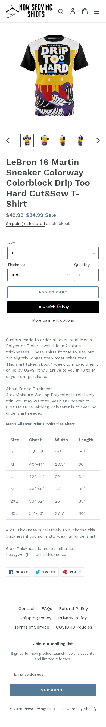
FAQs (47, 608)
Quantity (82, 264)
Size (11, 243)
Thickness (16, 264)
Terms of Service (31, 627)
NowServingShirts (39, 709)
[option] (27, 140)
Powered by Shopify (79, 709)
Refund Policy (73, 608)
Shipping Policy (35, 617)
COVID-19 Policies (74, 627)
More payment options (53, 320)
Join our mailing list (53, 643)
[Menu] (97, 11)
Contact (26, 608)
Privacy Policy (72, 617)
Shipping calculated (25, 223)
